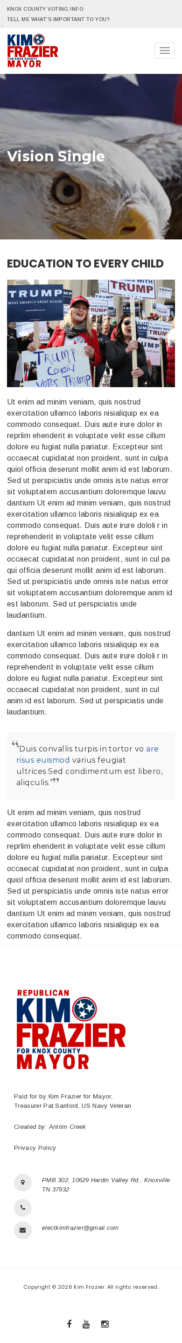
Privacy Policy (35, 1147)
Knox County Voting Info (45, 9)
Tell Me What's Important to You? (58, 19)
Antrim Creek (67, 1126)
